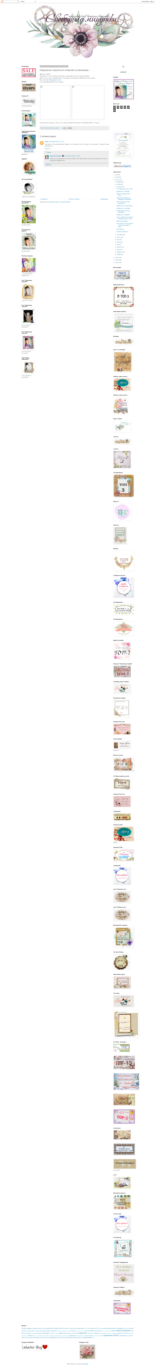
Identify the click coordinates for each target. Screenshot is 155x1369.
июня (118, 242)
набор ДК (45, 1333)
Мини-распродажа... (123, 221)
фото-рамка (29, 1337)
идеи (68, 1330)
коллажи (87, 1330)
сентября (120, 234)
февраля (119, 252)
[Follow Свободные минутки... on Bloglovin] (122, 167)
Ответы (49, 152)
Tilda (93, 1337)
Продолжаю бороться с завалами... (124, 211)
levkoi (46, 141)
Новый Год (62, 1333)
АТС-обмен (101, 1328)
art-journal (76, 1337)
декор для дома (40, 1330)
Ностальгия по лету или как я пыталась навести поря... (125, 225)
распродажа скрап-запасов (62, 1335)
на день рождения (37, 1333)
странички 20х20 (97, 1335)
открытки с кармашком (93, 1333)
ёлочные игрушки (61, 1330)
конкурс (103, 1330)
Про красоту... (121, 229)
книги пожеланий (79, 1330)
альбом (35, 1328)
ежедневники (53, 1330)
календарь (72, 1330)
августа (119, 237)
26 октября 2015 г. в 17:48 (72, 156)
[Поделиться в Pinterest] (71, 128)
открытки (82, 1333)
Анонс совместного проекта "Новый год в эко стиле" (125, 217)
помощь (30, 1335)
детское (47, 1331)
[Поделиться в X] (67, 128)
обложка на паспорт (72, 1333)
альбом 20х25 (49, 1328)
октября (119, 187)
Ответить (47, 148)
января (119, 254)
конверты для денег (95, 1331)
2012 (117, 262)
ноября (119, 184)
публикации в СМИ (43, 1335)
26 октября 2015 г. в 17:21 (56, 141)
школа (63, 1337)
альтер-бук (73, 1328)
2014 (117, 257)
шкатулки (58, 1337)
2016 (117, 177)
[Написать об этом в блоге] (65, 128)
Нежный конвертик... (123, 231)
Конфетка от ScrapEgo (123, 208)
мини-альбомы (124, 1330)
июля (118, 239)
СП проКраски (79, 1335)
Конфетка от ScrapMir (123, 191)
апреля (119, 247)
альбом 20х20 (41, 1328)
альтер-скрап (80, 1328)
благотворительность (110, 1328)
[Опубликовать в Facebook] (69, 128)
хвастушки (36, 1337)
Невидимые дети (53, 1333)
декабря (119, 182)
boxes (80, 1337)
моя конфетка (27, 1333)
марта (119, 249)
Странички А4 (123, 1335)
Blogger (86, 1364)
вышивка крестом (31, 1330)
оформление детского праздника (108, 1333)
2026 (117, 175)
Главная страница (74, 199)
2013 (117, 260)
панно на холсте (123, 1333)
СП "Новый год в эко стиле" (125, 189)
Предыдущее (104, 199)
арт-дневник (91, 1328)
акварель (29, 1328)
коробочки (108, 1330)
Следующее (44, 199)
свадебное (72, 1335)
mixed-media (87, 1337)
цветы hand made (44, 1337)
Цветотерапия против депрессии (123, 202)
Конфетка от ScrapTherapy (125, 206)
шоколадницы (69, 1337)
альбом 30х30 (58, 1328)
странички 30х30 (110, 1335)
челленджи (52, 1337)
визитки (126, 1328)
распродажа (52, 1335)
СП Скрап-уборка (88, 1335)
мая (118, 244)
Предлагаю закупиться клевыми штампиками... (124, 198)
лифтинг (113, 1331)
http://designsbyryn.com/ (53, 80)
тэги (129, 1335)
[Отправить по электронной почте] (63, 128)
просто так (35, 1335)
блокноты (120, 1328)
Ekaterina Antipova (55, 156)
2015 (117, 179)
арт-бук (86, 1328)
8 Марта (24, 1328)
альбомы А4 (66, 1328)
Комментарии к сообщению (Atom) (60, 202)
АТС (96, 1328)
